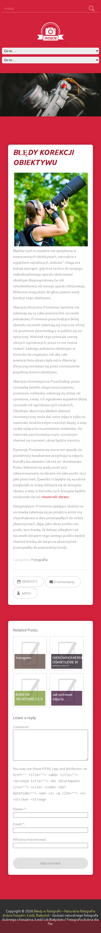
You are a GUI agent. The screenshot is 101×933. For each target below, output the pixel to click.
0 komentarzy (64, 582)
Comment (20, 726)
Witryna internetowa (29, 839)
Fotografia (39, 559)
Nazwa (19, 809)
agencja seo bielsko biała (50, 43)
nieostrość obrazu (55, 496)
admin (26, 593)
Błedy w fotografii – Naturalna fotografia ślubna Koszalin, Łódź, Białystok (49, 913)
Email (18, 824)
